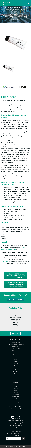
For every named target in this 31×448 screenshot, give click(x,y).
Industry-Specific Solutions (15, 354)
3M (15, 369)
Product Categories (15, 340)
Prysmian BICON (14, 7)
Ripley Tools (16, 372)
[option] (15, 42)
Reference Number (15, 320)
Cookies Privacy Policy (15, 404)
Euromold (15, 363)
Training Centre (15, 396)
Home (2, 7)
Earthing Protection (15, 350)
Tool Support (15, 394)
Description (15, 324)
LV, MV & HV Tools (15, 348)
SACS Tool (15, 382)
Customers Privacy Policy (15, 406)
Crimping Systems (15, 346)
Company (15, 388)
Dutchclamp (15, 378)
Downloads (15, 390)
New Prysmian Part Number (15, 317)
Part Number (15, 313)
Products (7, 7)
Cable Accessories (15, 342)
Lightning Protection (15, 352)
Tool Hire (15, 392)
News (15, 398)
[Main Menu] (27, 3)
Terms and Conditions (15, 402)
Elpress (15, 365)
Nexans (15, 361)
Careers (16, 400)
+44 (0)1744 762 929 (16, 299)
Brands (16, 359)
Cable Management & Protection (15, 344)
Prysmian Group (15, 367)
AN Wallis (15, 376)
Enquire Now (15, 333)
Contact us (5, 261)
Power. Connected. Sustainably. (15, 409)
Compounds (13, 19)
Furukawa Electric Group (15, 380)
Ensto (15, 374)
